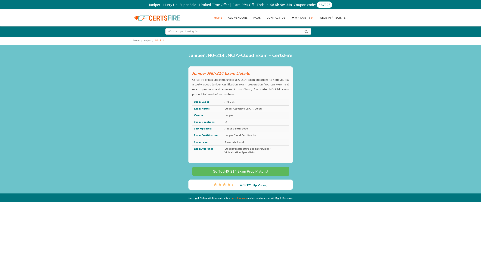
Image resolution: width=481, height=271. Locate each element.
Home (218, 18)
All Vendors (238, 18)
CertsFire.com (239, 198)
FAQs (257, 18)
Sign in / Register (334, 18)
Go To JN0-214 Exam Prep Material (240, 171)
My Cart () (304, 18)
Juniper (147, 40)
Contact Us (276, 18)
